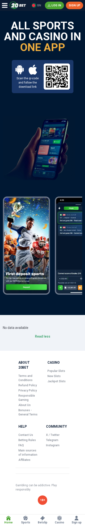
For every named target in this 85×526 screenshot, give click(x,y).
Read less (42, 336)
